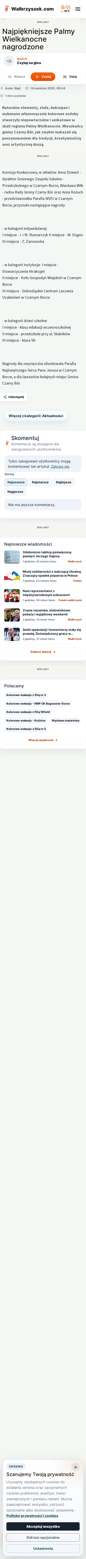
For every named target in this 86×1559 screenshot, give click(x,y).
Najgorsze (15, 491)
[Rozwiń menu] (78, 9)
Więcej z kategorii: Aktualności (36, 416)
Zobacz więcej (43, 651)
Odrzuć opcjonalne (43, 1537)
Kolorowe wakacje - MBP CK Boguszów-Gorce (38, 703)
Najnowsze (16, 482)
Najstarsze (40, 482)
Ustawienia (43, 1548)
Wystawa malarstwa (65, 720)
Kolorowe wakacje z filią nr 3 (26, 695)
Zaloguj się (60, 466)
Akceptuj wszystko (43, 1526)
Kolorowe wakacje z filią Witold (28, 712)
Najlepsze (63, 482)
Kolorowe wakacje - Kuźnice (26, 720)
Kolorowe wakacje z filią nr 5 (26, 729)
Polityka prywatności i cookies (32, 1515)
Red (18, 88)
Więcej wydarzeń (43, 740)
